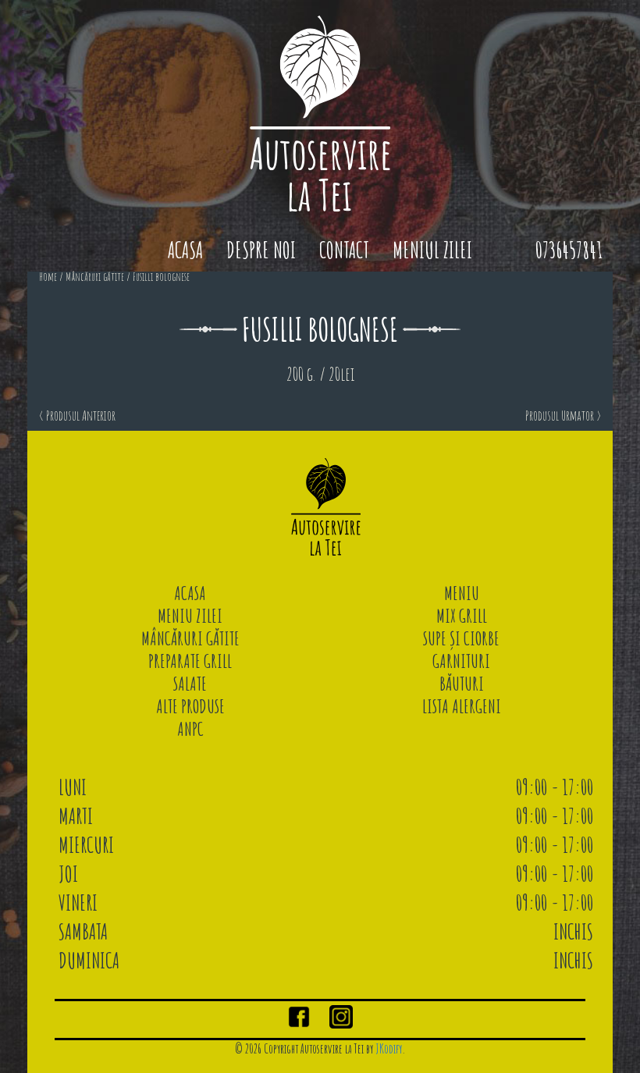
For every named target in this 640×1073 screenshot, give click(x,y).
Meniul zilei (432, 250)
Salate (190, 683)
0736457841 (569, 250)
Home (48, 276)
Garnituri (461, 661)
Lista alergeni (461, 706)
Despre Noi (261, 250)
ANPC (190, 729)
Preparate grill (190, 661)
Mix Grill (461, 615)
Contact (344, 250)
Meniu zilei (190, 615)
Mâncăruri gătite (95, 276)
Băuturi (461, 683)
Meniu (461, 593)
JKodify (388, 1049)
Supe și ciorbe (461, 638)
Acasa (185, 250)
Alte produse (190, 706)
